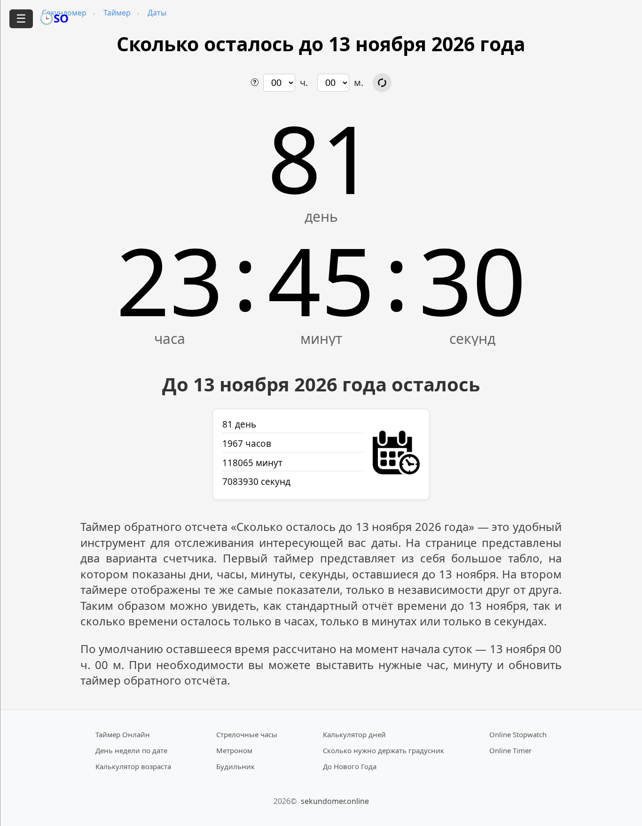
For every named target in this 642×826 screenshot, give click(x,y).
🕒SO (54, 18)
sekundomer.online (335, 801)
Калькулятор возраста (133, 766)
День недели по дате (131, 750)
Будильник (235, 766)
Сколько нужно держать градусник (383, 750)
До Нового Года (349, 766)
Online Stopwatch (518, 734)
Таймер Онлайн (122, 734)
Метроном (234, 750)
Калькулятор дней (354, 734)
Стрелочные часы (246, 734)
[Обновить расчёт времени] (382, 82)
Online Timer (510, 750)
